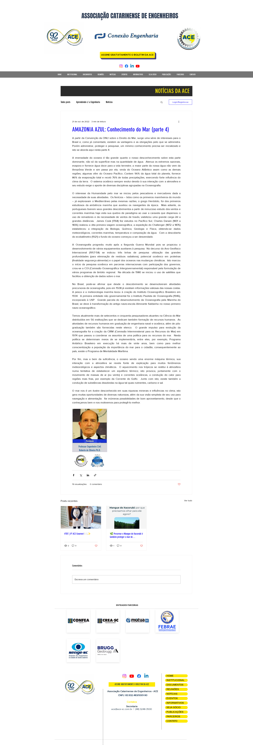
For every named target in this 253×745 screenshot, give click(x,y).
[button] (72, 75)
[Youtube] (137, 66)
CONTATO (171, 721)
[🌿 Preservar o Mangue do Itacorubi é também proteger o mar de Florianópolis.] (126, 517)
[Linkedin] (132, 66)
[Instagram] (121, 66)
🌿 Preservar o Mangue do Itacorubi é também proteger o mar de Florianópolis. (126, 535)
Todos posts (65, 102)
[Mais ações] (179, 121)
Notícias (109, 102)
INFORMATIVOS (175, 702)
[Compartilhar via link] (95, 475)
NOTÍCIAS (171, 693)
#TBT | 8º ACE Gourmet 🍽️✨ (77, 533)
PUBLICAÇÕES (174, 711)
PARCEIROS (173, 716)
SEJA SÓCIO (173, 707)
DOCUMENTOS (174, 684)
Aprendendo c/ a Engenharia (88, 102)
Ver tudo (188, 500)
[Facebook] (126, 66)
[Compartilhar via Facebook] (73, 475)
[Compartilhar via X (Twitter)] (80, 475)
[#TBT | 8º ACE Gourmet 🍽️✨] (81, 517)
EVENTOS (172, 698)
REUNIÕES (172, 689)
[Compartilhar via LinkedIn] (88, 475)
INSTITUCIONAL (175, 680)
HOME (169, 675)
